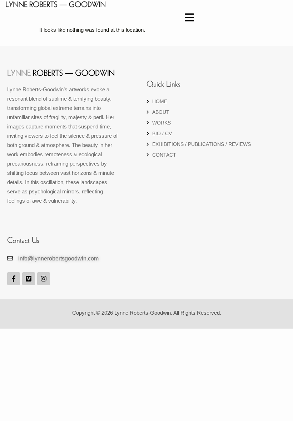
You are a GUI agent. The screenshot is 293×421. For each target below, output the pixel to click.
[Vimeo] (28, 278)
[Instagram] (43, 278)
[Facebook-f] (13, 278)
